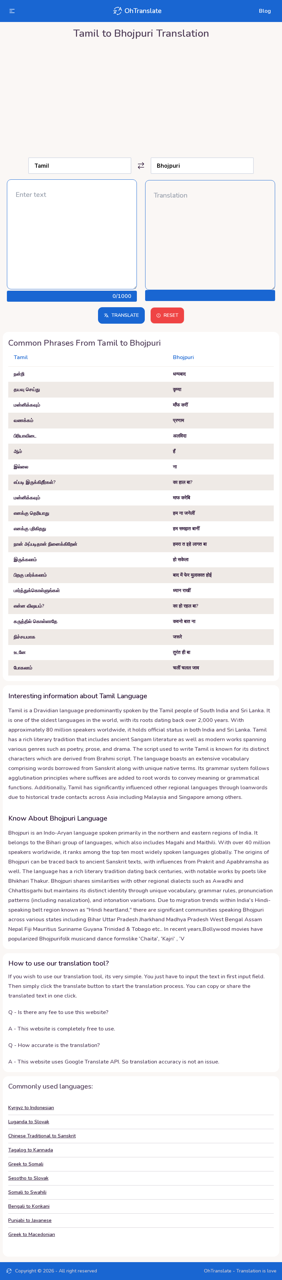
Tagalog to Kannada (30, 1150)
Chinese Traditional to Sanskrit (42, 1136)
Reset (171, 315)
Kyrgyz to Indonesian (31, 1107)
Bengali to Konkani (29, 1206)
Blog (265, 11)
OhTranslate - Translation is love (240, 1271)
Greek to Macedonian (31, 1234)
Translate (125, 315)
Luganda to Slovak (28, 1121)
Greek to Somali (25, 1164)
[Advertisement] (141, 96)
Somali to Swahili (27, 1192)
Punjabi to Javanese (30, 1220)
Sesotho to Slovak (28, 1178)
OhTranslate (143, 10)
